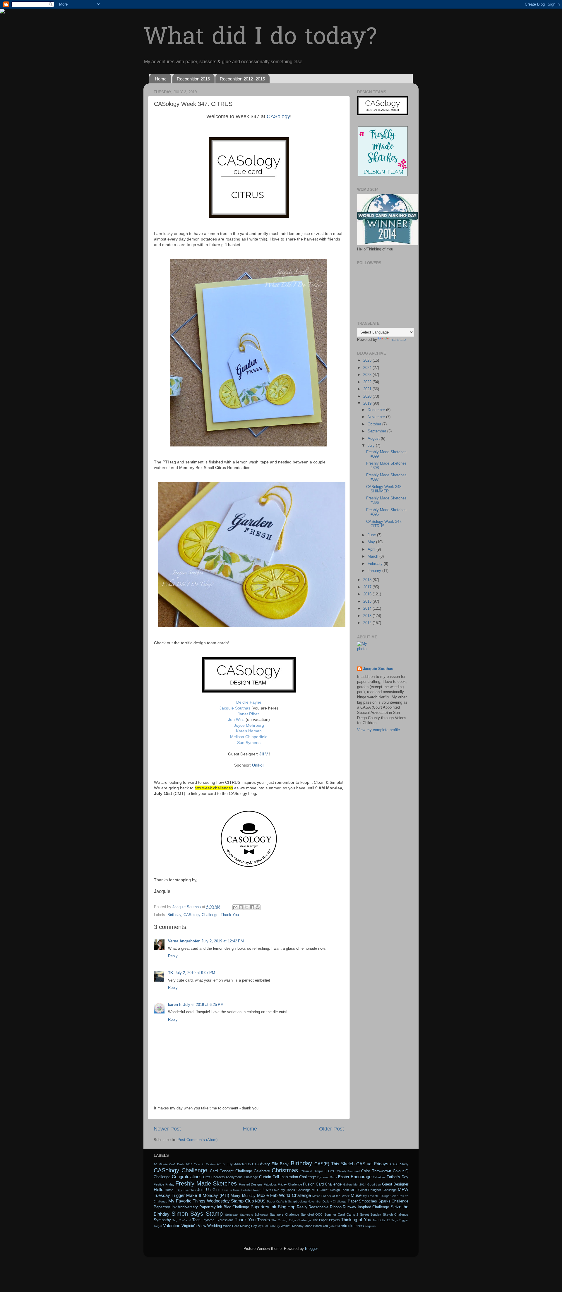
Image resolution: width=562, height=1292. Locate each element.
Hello (158, 1189)
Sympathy (162, 1220)
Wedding (214, 1226)
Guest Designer (395, 1184)
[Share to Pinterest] (258, 907)
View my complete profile (378, 730)
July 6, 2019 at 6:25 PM (203, 1005)
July (372, 446)
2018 (368, 580)
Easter (343, 1177)
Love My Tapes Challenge (291, 1190)
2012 (368, 623)
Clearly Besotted (348, 1171)
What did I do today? (260, 38)
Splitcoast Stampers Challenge (276, 1214)
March (373, 556)
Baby (284, 1164)
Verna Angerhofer (184, 941)
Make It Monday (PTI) (207, 1195)
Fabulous (379, 1177)
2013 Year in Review (200, 1164)
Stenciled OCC (312, 1214)
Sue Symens (249, 742)
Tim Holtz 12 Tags (385, 1220)
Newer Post (167, 1129)
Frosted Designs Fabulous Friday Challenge (270, 1184)
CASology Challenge (201, 915)
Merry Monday (243, 1196)
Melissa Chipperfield (249, 736)
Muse (356, 1195)
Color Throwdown (376, 1171)
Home (161, 78)
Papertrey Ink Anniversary (176, 1207)
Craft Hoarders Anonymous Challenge (230, 1177)
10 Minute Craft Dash (169, 1164)
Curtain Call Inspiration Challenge (287, 1177)
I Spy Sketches (185, 1190)
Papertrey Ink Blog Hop (273, 1206)
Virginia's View (193, 1226)
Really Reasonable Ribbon (319, 1207)
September (377, 431)
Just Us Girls (208, 1190)
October (375, 424)
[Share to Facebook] (252, 907)
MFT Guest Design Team (330, 1190)
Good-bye (374, 1184)
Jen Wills (236, 719)
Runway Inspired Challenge (366, 1207)
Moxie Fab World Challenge (284, 1195)
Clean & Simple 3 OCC (318, 1171)
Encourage (361, 1176)
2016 (368, 594)
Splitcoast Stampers (239, 1214)
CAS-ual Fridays (372, 1163)
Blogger (311, 1249)
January (375, 571)
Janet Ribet (248, 714)
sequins (370, 1226)
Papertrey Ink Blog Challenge (224, 1207)
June (372, 535)
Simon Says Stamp (197, 1213)
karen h (174, 1005)
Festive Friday (164, 1184)
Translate (398, 340)
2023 (368, 375)
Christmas (285, 1170)
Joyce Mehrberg (249, 725)
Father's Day (397, 1177)
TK (170, 973)
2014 (368, 609)
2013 (368, 616)
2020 (368, 396)
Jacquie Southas (235, 708)
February (376, 564)
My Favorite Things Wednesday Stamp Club (210, 1200)
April (372, 549)
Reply (173, 956)
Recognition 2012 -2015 (242, 78)
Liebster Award (251, 1190)
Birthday (174, 915)
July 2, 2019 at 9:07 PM (195, 973)
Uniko (257, 765)
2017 (368, 587)
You (325, 1226)
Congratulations (187, 1176)
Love (267, 1190)
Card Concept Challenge (231, 1171)
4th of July (225, 1164)
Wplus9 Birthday (269, 1226)
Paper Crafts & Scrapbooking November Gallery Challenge (307, 1201)
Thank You (230, 915)
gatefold (334, 1226)
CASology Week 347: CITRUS (384, 524)
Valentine (171, 1225)
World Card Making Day (240, 1226)
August (374, 439)
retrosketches (352, 1226)
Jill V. (264, 754)
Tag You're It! (181, 1220)
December (377, 410)
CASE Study (399, 1164)
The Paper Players (326, 1220)
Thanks (263, 1220)
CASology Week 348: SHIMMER (384, 489)
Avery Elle (269, 1164)
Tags (196, 1220)
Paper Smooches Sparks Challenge (378, 1201)
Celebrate (262, 1171)
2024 (368, 368)
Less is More (231, 1190)
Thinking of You (356, 1219)
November (377, 417)
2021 (368, 389)
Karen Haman (249, 731)
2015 (368, 601)
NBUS (260, 1201)
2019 (368, 403)
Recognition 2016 (193, 78)
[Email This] (235, 907)
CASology (277, 116)
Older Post (331, 1129)
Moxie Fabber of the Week (330, 1195)
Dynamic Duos (327, 1177)
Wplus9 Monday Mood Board (301, 1226)
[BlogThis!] (241, 907)
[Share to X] (246, 907)
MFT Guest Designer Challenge (373, 1190)
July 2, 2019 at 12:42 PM (222, 941)
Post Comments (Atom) (197, 1140)
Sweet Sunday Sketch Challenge (384, 1214)
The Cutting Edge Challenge (291, 1220)
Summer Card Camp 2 (341, 1214)
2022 (368, 382)
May (372, 542)
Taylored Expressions (217, 1220)
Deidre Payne (248, 702)
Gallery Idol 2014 (354, 1184)
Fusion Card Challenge (322, 1184)
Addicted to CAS (246, 1164)
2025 (368, 360)
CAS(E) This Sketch (334, 1163)
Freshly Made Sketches (206, 1183)
